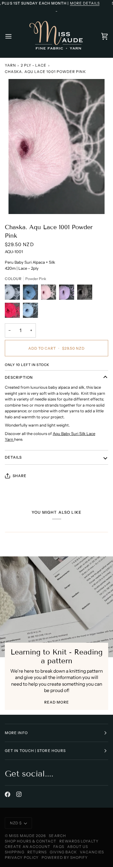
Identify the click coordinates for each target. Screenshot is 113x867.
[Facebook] (7, 794)
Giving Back (63, 852)
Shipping (14, 852)
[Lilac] (68, 294)
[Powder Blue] (30, 312)
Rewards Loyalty (79, 841)
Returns (37, 852)
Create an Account (27, 846)
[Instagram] (19, 794)
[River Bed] (32, 294)
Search (57, 835)
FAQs (58, 846)
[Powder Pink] (50, 294)
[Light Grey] (14, 294)
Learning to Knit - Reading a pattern (56, 656)
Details (13, 457)
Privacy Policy (22, 857)
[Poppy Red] (14, 312)
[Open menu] (14, 36)
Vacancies (92, 852)
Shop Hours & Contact (30, 841)
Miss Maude (22, 835)
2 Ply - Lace (34, 65)
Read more (56, 702)
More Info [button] (16, 732)
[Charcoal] (86, 294)
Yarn (10, 65)
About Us (77, 846)
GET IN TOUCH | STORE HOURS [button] (35, 750)
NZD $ (16, 823)
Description (19, 377)
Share (20, 475)
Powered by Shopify (65, 857)
